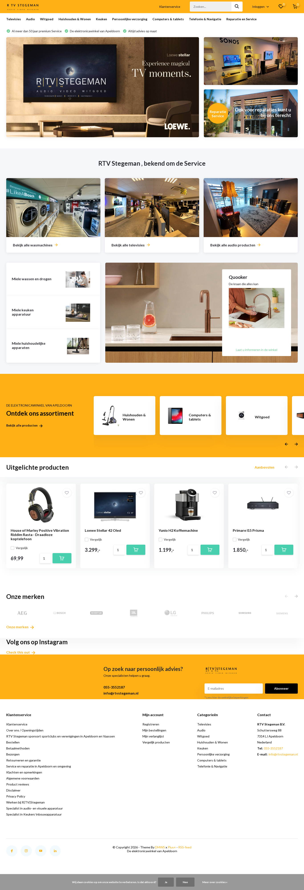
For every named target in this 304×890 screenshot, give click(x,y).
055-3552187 (114, 687)
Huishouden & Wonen (75, 19)
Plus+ (172, 847)
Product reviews (17, 784)
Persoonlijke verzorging (129, 19)
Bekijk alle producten (22, 425)
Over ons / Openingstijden (24, 730)
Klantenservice (169, 6)
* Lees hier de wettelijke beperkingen (226, 697)
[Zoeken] (237, 7)
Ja (166, 882)
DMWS (160, 847)
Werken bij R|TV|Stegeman (25, 802)
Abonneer (281, 688)
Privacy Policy (15, 796)
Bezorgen (13, 754)
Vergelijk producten (156, 742)
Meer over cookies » (214, 882)
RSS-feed (184, 847)
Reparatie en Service (241, 19)
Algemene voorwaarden (22, 778)
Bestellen (13, 742)
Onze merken (17, 627)
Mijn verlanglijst (153, 736)
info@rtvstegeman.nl (120, 693)
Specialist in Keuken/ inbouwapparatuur (34, 814)
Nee (185, 882)
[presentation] (286, 444)
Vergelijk (22, 548)
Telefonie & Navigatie (205, 19)
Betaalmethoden (18, 748)
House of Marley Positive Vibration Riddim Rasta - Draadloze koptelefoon (40, 534)
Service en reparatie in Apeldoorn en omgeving (38, 766)
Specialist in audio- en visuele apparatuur (34, 808)
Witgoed (46, 19)
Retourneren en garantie (23, 760)
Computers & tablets (168, 19)
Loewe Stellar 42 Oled (103, 530)
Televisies (13, 19)
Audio (30, 19)
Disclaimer (13, 790)
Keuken (101, 19)
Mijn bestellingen (154, 730)
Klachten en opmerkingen (24, 772)
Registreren (150, 724)
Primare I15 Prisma (248, 530)
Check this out (18, 652)
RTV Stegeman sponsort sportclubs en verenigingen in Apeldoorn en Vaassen (60, 736)
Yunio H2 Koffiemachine (178, 530)
